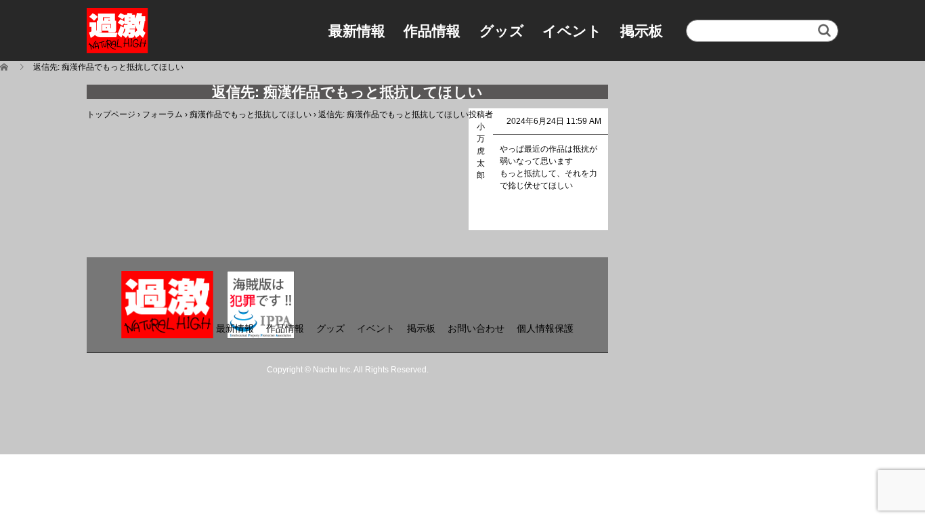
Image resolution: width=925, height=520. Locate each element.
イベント (572, 31)
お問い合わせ (476, 328)
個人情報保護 (545, 328)
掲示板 (641, 31)
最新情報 (356, 31)
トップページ (111, 114)
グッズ (501, 31)
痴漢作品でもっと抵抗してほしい (250, 114)
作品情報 (432, 31)
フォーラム (162, 114)
